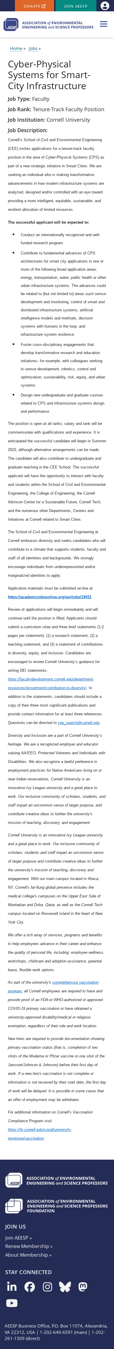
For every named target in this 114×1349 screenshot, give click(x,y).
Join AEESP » (18, 1238)
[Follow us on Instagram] (47, 1287)
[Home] (49, 24)
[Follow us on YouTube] (11, 1303)
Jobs (33, 48)
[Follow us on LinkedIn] (11, 1287)
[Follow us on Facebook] (29, 1287)
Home (16, 48)
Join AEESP (76, 6)
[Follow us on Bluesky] (65, 1287)
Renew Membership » (29, 1246)
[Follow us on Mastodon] (82, 1287)
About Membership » (28, 1255)
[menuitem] (104, 5)
